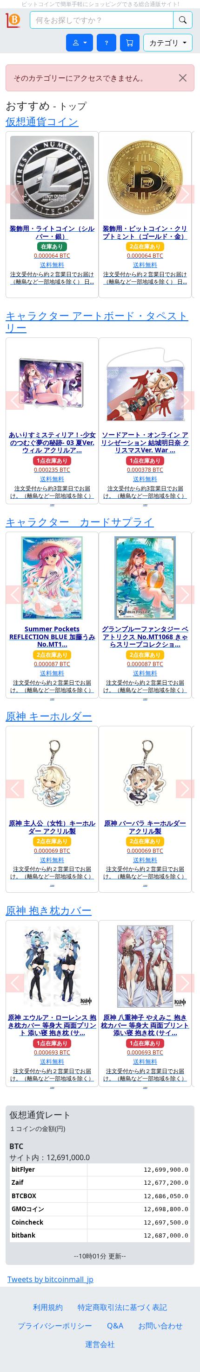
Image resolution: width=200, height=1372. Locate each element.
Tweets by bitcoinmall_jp (50, 1279)
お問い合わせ (160, 1326)
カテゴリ (165, 43)
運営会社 (100, 1344)
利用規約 (48, 1307)
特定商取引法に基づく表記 (122, 1307)
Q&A (115, 1326)
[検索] (183, 20)
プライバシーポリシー (55, 1326)
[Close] (183, 78)
